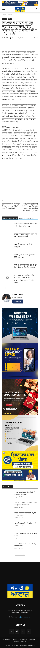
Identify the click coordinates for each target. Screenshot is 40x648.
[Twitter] (23, 631)
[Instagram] (17, 631)
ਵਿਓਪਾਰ (10, 19)
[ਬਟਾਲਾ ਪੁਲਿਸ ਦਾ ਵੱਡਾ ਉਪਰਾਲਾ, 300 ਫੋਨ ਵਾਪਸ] (7, 257)
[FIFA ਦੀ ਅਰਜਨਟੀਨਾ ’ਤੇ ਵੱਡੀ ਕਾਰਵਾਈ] (7, 247)
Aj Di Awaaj (7, 38)
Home (4, 15)
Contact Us (23, 639)
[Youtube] (29, 631)
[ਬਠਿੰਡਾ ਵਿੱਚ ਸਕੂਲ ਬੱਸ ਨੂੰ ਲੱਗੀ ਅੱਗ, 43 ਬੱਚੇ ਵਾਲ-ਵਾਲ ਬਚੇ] (7, 236)
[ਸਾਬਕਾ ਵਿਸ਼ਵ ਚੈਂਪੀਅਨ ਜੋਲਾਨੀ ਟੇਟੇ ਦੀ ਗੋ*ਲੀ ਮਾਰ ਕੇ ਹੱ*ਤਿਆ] (7, 226)
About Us (16, 639)
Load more (19, 554)
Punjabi (10, 15)
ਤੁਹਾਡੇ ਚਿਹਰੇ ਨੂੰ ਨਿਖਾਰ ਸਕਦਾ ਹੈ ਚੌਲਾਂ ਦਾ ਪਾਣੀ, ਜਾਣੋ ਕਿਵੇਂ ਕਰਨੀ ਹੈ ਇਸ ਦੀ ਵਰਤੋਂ (11, 206)
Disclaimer (31, 639)
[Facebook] (11, 631)
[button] (3, 9)
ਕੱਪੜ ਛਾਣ (18, 301)
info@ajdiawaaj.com (24, 617)
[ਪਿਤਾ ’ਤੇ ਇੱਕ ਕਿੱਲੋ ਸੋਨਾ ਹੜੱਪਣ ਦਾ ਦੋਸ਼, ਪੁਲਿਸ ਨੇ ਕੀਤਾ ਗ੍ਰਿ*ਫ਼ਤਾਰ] (7, 267)
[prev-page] (3, 288)
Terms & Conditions (20, 642)
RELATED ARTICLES (10, 218)
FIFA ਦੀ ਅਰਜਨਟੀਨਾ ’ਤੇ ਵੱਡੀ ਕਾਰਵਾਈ (25, 523)
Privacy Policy (7, 639)
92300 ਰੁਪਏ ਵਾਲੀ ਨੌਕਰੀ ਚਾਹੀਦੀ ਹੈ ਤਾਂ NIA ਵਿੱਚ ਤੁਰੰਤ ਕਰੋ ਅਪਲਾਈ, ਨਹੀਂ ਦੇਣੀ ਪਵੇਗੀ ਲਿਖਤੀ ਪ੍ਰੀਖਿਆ (29, 207)
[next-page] (7, 288)
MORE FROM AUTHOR (26, 218)
